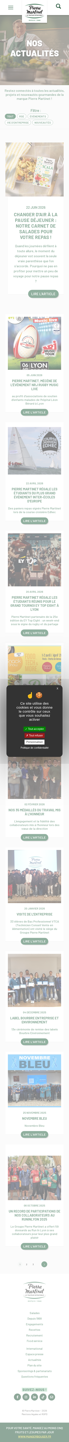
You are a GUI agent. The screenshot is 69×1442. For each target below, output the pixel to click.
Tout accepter (35, 729)
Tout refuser (35, 735)
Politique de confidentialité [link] (35, 747)
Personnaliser (34, 742)
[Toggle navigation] (17, 7)
